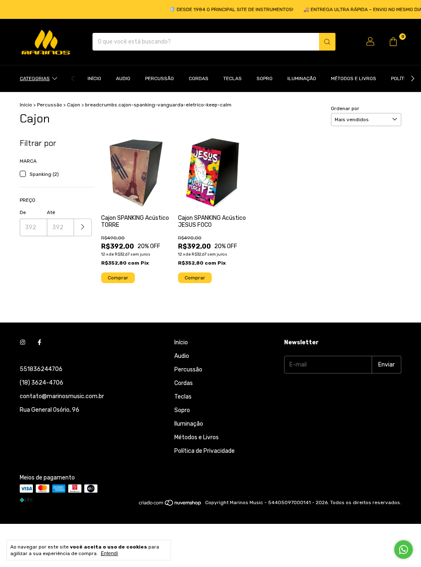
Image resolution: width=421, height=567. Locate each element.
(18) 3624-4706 (41, 382)
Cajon (73, 105)
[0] (393, 42)
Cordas (198, 78)
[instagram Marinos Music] (22, 342)
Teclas (232, 78)
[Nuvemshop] (170, 504)
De (23, 212)
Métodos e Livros (353, 78)
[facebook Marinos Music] (39, 342)
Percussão (159, 78)
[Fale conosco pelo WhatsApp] (403, 549)
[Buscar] (327, 42)
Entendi (109, 553)
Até (51, 212)
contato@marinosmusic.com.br (62, 396)
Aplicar (83, 227)
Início (94, 78)
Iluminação (301, 78)
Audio (123, 78)
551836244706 (41, 369)
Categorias (35, 78)
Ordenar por (345, 108)
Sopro (265, 78)
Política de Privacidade (204, 450)
